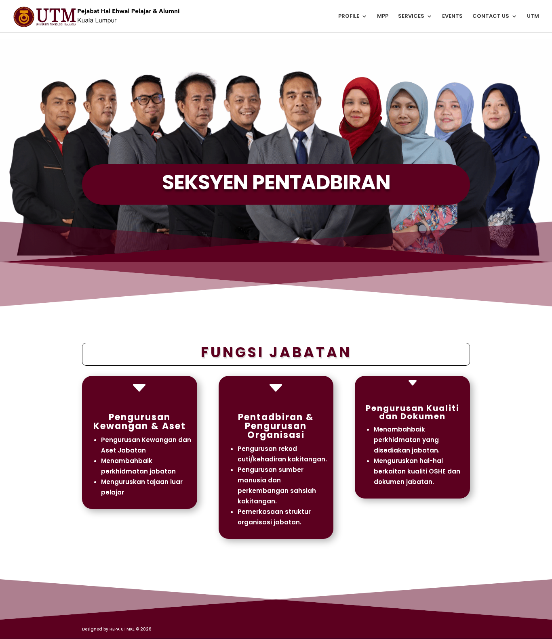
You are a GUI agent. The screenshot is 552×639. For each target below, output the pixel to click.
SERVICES (411, 16)
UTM (533, 16)
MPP (382, 16)
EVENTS (452, 16)
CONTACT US (490, 16)
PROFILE (348, 16)
